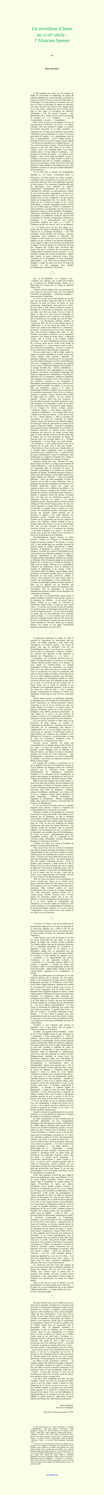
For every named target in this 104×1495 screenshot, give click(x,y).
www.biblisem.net (52, 1475)
